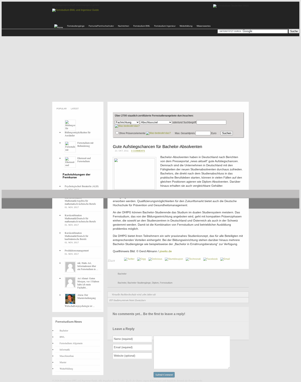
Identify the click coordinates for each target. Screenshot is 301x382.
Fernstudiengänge (76, 26)
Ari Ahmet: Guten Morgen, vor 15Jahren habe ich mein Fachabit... (88, 283)
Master (63, 362)
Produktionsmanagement (77, 250)
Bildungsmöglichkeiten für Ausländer (78, 134)
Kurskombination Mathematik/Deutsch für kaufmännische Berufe (76, 236)
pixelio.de (166, 251)
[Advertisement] (150, 69)
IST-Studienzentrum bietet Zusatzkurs (127, 300)
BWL (62, 336)
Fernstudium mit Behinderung (85, 144)
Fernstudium (166, 282)
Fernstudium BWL (141, 26)
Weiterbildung (186, 26)
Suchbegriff (189, 122)
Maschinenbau (67, 355)
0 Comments (138, 151)
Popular (62, 108)
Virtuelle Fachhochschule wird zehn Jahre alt (134, 294)
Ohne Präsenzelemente (132, 133)
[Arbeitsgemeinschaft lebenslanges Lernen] (75, 10)
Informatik (65, 349)
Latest (75, 108)
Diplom (155, 282)
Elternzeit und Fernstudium (84, 159)
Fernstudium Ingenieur (164, 26)
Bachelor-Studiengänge (139, 282)
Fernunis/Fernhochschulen (101, 26)
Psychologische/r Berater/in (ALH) (82, 186)
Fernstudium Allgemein (71, 343)
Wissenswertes (203, 26)
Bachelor (122, 273)
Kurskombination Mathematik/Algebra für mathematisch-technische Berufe (80, 200)
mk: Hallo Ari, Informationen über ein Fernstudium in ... (87, 266)
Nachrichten (123, 26)
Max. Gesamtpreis (185, 133)
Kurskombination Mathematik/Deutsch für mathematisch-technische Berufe (80, 218)
